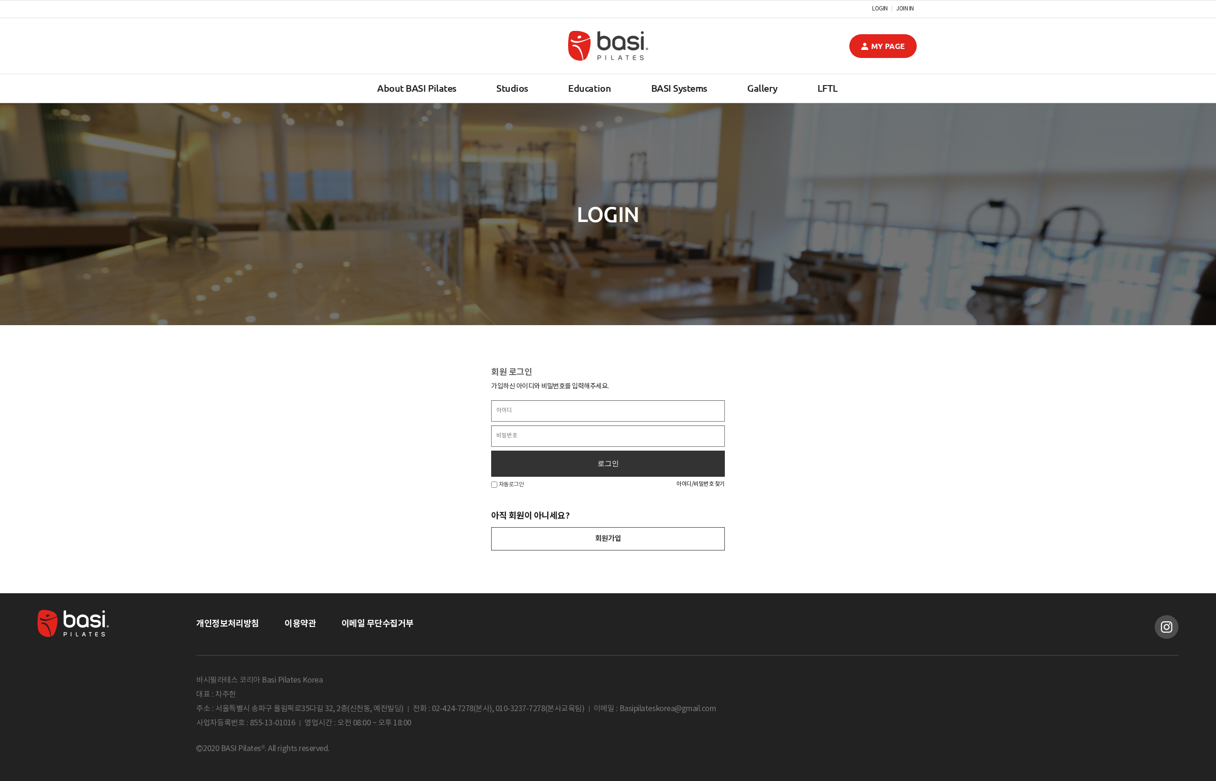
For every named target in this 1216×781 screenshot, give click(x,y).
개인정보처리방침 (227, 623)
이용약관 (300, 623)
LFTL (827, 88)
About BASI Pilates (416, 88)
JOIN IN (905, 9)
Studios (512, 88)
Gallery (762, 88)
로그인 (608, 463)
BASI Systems (679, 88)
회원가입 (608, 538)
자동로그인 (510, 485)
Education (589, 88)
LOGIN (880, 9)
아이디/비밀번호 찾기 (700, 484)
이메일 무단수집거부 (378, 623)
